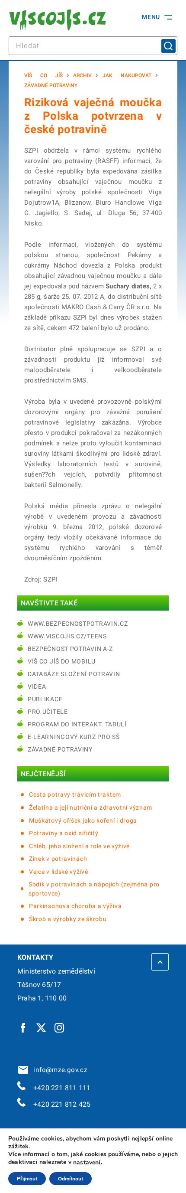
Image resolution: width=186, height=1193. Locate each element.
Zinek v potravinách (58, 858)
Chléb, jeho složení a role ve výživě (79, 846)
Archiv (82, 75)
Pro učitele (48, 711)
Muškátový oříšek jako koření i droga (83, 820)
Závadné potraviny (50, 85)
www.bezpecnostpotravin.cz (78, 623)
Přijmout (27, 1178)
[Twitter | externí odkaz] (41, 1027)
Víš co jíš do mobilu (62, 661)
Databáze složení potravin (74, 673)
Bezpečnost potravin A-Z (70, 648)
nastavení (87, 1163)
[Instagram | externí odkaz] (60, 1027)
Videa (37, 686)
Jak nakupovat (127, 75)
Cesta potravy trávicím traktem (75, 794)
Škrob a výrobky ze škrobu (68, 918)
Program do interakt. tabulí (77, 724)
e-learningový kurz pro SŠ (74, 736)
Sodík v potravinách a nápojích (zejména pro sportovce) (94, 889)
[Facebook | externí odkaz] (23, 1027)
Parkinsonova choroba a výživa (75, 905)
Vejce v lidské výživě (58, 871)
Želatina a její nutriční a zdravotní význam (90, 807)
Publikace (45, 699)
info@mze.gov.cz (58, 1070)
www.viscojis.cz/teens (67, 636)
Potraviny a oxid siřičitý (64, 833)
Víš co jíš (43, 75)
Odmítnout (70, 1178)
